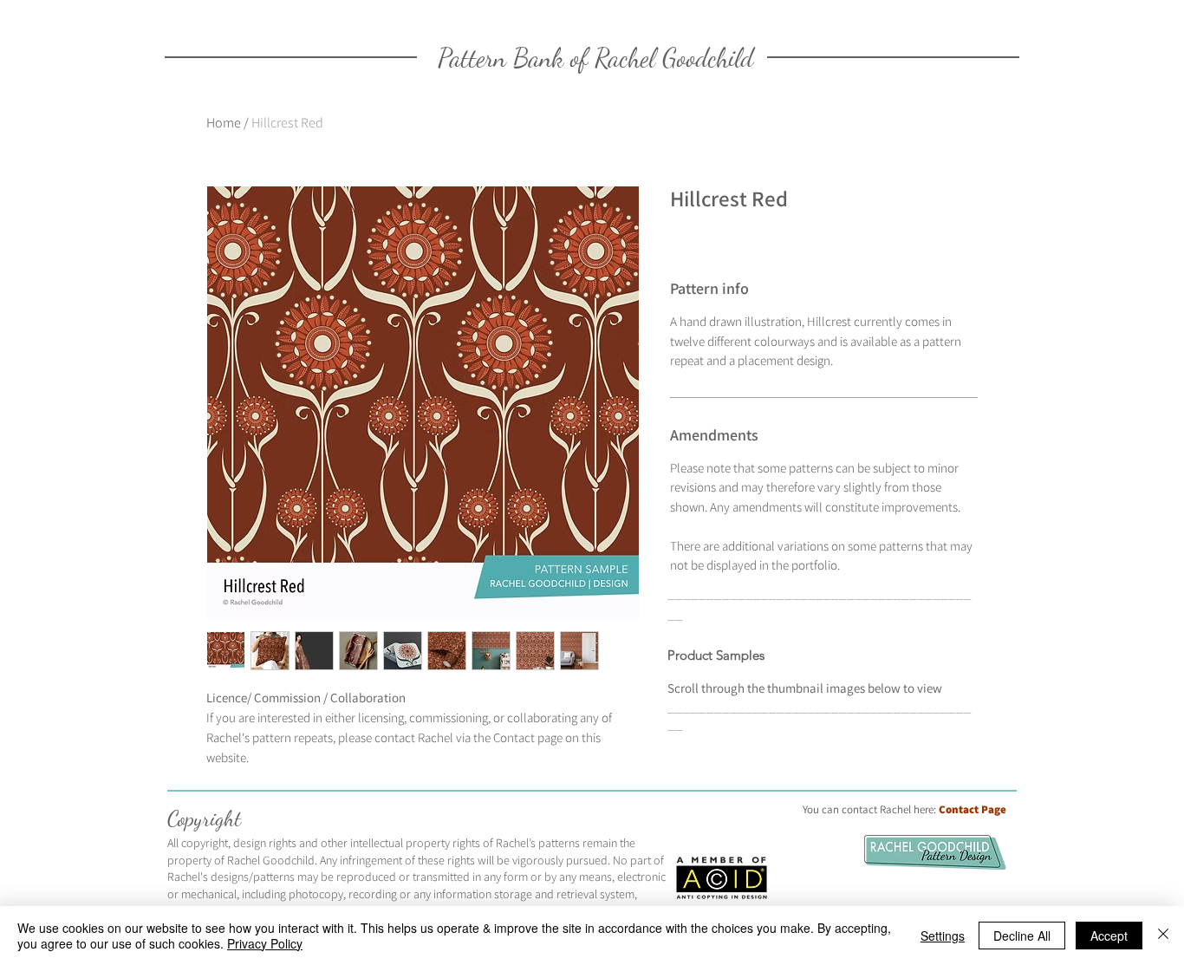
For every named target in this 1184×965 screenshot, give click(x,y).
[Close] (1163, 935)
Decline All (1022, 935)
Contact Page (972, 809)
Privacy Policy (265, 943)
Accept (1109, 935)
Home (223, 123)
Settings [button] (943, 935)
